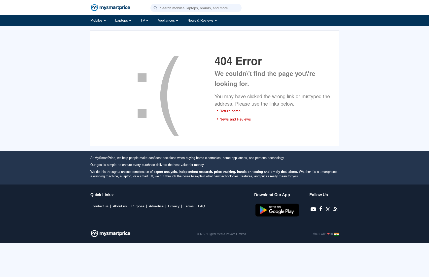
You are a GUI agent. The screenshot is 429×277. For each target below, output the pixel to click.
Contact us (100, 206)
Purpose (137, 206)
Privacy (173, 206)
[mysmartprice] (110, 8)
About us (120, 206)
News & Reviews (200, 20)
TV (143, 20)
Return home (230, 110)
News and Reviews (235, 119)
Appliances (166, 20)
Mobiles (96, 20)
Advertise (156, 206)
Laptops (121, 20)
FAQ (201, 206)
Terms (189, 206)
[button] (155, 8)
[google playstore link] (277, 215)
